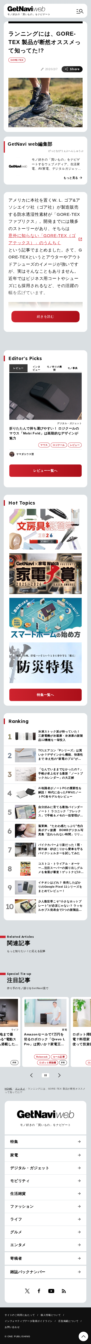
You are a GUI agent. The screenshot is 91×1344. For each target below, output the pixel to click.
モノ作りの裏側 (54, 368)
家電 (17, 1029)
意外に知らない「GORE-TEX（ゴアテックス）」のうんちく (42, 239)
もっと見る (73, 178)
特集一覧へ (45, 695)
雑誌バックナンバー (28, 1272)
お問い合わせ (12, 1327)
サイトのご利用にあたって (20, 1315)
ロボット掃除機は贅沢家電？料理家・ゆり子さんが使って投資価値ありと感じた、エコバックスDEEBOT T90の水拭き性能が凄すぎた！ (46, 1039)
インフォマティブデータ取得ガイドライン (28, 1321)
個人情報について (51, 1315)
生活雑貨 (18, 1194)
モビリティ (20, 1181)
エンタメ (20, 1088)
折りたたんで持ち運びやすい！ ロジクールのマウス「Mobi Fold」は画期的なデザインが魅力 (44, 433)
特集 (14, 1142)
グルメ (16, 1232)
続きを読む (45, 316)
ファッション (22, 1206)
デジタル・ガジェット (69, 423)
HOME (8, 1088)
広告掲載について (68, 1321)
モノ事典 (73, 368)
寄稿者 (16, 1258)
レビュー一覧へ (45, 470)
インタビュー (36, 368)
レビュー (18, 368)
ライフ (16, 1219)
